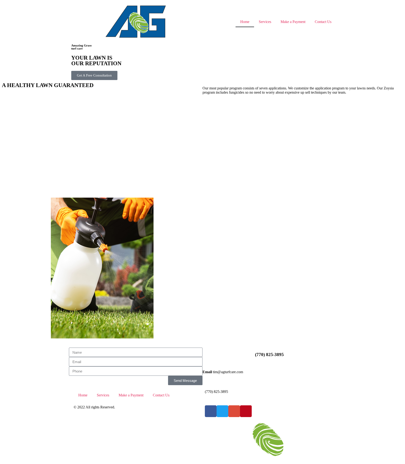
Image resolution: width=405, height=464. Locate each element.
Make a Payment (293, 22)
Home (244, 22)
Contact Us (323, 22)
